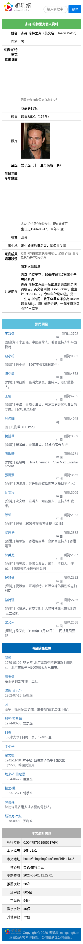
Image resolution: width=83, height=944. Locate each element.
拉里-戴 (10, 788)
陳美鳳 (10, 555)
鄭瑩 (8, 515)
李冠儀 (10, 333)
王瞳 (8, 396)
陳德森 (10, 802)
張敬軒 (10, 454)
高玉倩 (10, 676)
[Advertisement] (50, 72)
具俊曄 (10, 418)
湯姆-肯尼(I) (13, 690)
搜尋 (75, 9)
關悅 (8, 658)
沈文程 (10, 492)
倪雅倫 (10, 577)
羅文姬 (10, 755)
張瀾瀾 (10, 475)
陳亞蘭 (10, 373)
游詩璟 (10, 600)
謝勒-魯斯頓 (13, 718)
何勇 (8, 732)
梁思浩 (10, 532)
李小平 (10, 746)
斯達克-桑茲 (13, 816)
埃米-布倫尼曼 (15, 774)
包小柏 (10, 356)
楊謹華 (10, 436)
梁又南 (10, 622)
